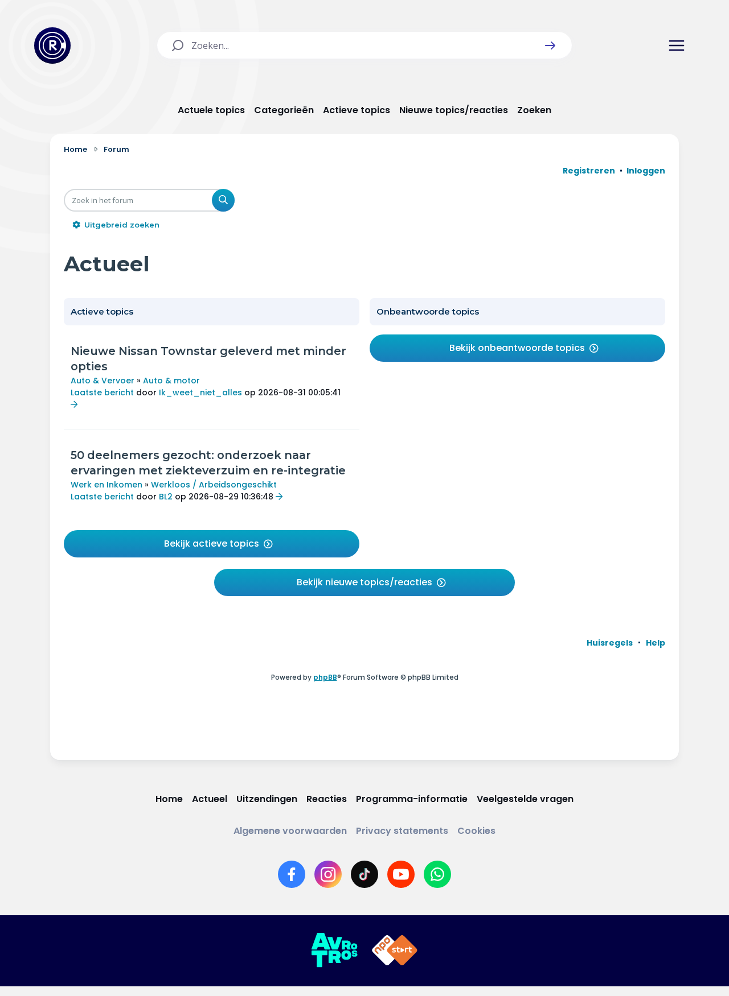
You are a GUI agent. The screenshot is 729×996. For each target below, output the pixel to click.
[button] (550, 45)
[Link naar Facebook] (291, 874)
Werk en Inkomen (106, 484)
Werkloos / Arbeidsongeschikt (214, 484)
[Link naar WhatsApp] (437, 874)
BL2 (166, 496)
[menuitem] (610, 642)
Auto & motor (171, 380)
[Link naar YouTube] (401, 874)
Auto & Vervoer (102, 380)
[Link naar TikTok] (364, 874)
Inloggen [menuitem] (645, 170)
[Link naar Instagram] (328, 874)
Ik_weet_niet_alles (200, 392)
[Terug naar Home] (52, 45)
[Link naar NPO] (394, 950)
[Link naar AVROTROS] (334, 950)
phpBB (325, 677)
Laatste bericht (102, 392)
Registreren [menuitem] (589, 170)
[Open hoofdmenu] (676, 45)
